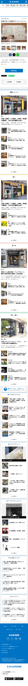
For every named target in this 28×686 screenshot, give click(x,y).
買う (18, 5)
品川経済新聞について (6, 644)
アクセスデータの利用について (8, 648)
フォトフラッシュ (5, 18)
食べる (7, 5)
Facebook (8, 638)
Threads (20, 638)
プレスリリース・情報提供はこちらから (10, 646)
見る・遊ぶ (13, 5)
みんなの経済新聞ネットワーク (14, 667)
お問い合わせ (5, 650)
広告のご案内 (5, 652)
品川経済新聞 (14, 2)
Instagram (16, 638)
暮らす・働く (22, 5)
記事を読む (14, 70)
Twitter (12, 638)
